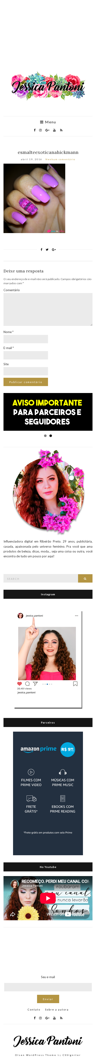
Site (6, 364)
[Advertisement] (48, 37)
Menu (50, 122)
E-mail (8, 348)
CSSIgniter (72, 1055)
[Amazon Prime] (48, 793)
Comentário (11, 290)
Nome (8, 332)
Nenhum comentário (60, 159)
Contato (33, 1009)
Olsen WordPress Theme (35, 1055)
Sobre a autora (57, 1009)
